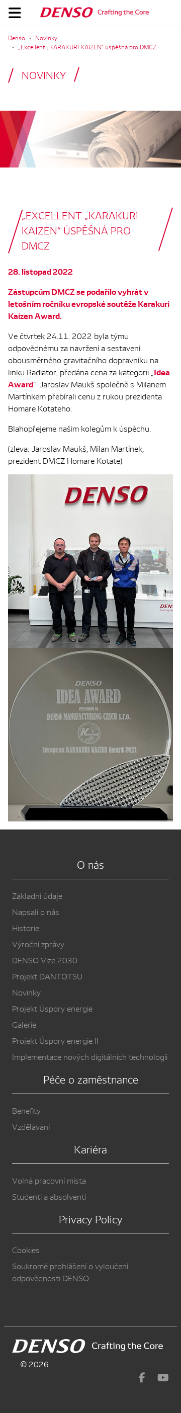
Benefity (26, 1110)
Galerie (24, 1024)
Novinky (26, 992)
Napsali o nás (35, 911)
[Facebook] (142, 1377)
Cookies (26, 1249)
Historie (25, 927)
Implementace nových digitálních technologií (89, 1056)
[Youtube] (163, 1377)
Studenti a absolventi (49, 1196)
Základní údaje (37, 895)
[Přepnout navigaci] (15, 13)
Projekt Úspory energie (52, 1008)
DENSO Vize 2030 (44, 959)
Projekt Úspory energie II (55, 1040)
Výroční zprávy (38, 943)
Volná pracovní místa (49, 1180)
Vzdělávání (31, 1126)
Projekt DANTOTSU (47, 975)
